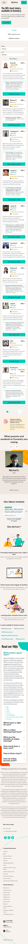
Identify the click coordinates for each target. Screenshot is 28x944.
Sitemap (5, 874)
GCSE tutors (6, 899)
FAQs (4, 865)
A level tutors (6, 901)
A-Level (8, 713)
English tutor (6, 897)
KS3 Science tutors (19, 628)
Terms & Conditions (8, 876)
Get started (6, 22)
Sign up (24, 2)
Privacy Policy (7, 878)
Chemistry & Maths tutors (8, 911)
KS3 (7, 709)
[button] (14, 65)
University (9, 719)
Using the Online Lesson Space (9, 868)
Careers (5, 851)
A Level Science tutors (7, 639)
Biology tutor (6, 894)
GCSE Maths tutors (8, 914)
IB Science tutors (20, 639)
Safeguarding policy (8, 863)
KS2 (7, 707)
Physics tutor (6, 892)
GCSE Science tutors (6, 632)
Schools (5, 860)
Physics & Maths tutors (7, 907)
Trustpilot (14, 30)
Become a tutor (7, 858)
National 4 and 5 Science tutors (9, 635)
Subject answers (7, 856)
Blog (4, 853)
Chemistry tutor (7, 890)
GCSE (8, 711)
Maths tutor (6, 888)
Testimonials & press (8, 871)
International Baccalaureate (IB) (14, 717)
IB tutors (5, 904)
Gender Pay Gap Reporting (10, 881)
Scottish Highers (10, 715)
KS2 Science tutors (6, 628)
